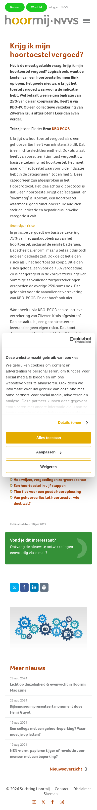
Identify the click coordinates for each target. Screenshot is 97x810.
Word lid (36, 7)
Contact (61, 788)
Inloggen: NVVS (58, 7)
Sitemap (51, 793)
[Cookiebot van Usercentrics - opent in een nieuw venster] (69, 340)
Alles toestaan (48, 438)
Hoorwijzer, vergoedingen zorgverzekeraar (50, 479)
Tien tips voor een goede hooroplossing (47, 491)
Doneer (15, 7)
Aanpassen (45, 452)
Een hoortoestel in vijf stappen (40, 485)
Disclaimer (82, 788)
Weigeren (48, 467)
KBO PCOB (61, 128)
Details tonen (69, 422)
